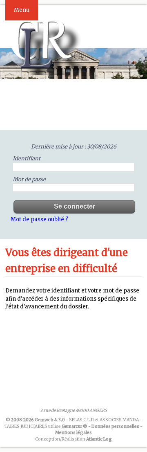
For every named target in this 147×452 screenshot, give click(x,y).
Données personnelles (115, 426)
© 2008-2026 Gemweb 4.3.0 (35, 420)
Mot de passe (29, 179)
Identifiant (26, 158)
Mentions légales (73, 432)
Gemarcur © (74, 426)
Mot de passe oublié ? (39, 219)
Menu (21, 10)
